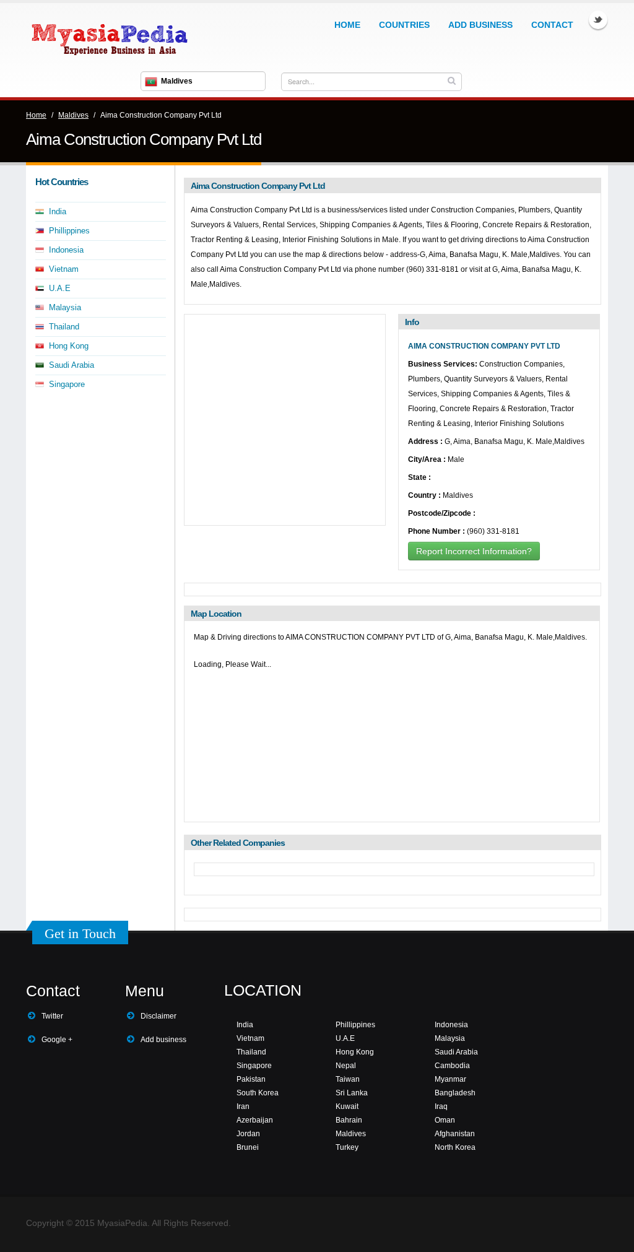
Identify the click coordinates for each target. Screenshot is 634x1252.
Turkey (347, 1147)
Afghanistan (455, 1133)
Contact (552, 25)
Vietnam (64, 269)
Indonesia (66, 249)
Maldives (73, 115)
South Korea (258, 1093)
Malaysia (65, 307)
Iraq (441, 1106)
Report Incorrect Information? (474, 551)
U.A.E (60, 288)
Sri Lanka (352, 1093)
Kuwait (347, 1106)
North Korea (455, 1147)
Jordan (248, 1133)
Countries (404, 25)
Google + (56, 1039)
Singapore (67, 384)
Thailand (64, 326)
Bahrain (349, 1120)
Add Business (480, 25)
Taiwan (348, 1079)
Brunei (248, 1147)
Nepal (346, 1065)
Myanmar (450, 1079)
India (57, 211)
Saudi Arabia (71, 365)
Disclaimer (158, 1016)
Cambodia (452, 1065)
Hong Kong (69, 345)
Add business (163, 1039)
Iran (243, 1106)
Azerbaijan (255, 1120)
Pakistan (251, 1079)
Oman (445, 1120)
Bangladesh (455, 1093)
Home (347, 25)
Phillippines (69, 230)
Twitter (598, 20)
